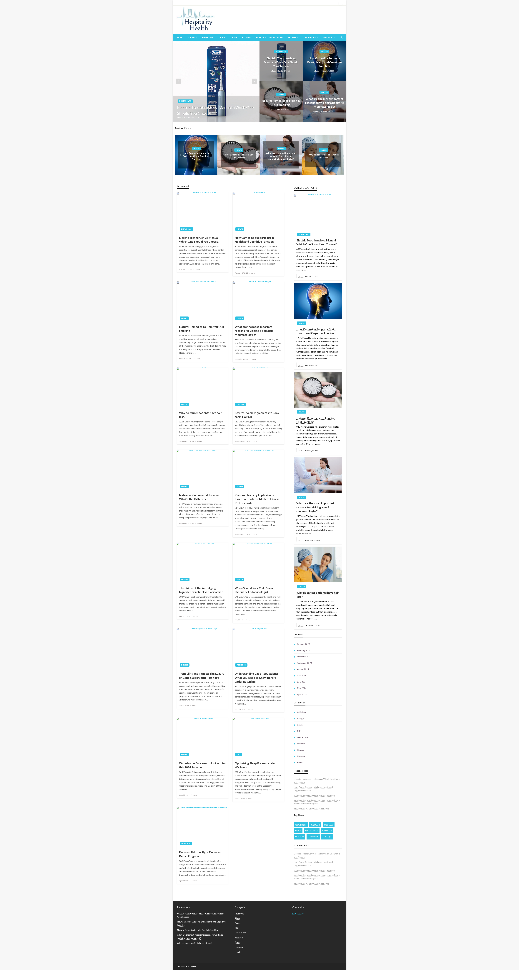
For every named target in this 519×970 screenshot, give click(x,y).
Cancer (281, 150)
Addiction (241, 665)
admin (180, 117)
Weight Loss (311, 37)
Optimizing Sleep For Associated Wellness (255, 765)
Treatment (294, 37)
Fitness (233, 37)
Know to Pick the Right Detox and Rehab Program (200, 854)
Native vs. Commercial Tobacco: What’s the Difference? (199, 497)
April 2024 (302, 694)
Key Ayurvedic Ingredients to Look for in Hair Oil (257, 414)
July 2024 (301, 675)
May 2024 (301, 688)
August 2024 (303, 669)
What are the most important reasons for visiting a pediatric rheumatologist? (324, 102)
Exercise (184, 665)
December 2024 (304, 656)
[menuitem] (180, 37)
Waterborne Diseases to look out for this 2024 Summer (202, 765)
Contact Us (329, 37)
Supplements (276, 37)
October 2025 (303, 644)
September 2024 (304, 663)
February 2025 (303, 650)
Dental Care (207, 37)
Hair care (323, 150)
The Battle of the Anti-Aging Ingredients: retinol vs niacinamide (201, 590)
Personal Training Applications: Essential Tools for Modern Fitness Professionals (257, 499)
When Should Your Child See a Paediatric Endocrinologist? (254, 590)
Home (180, 37)
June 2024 (301, 682)
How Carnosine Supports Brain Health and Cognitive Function (324, 62)
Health (260, 37)
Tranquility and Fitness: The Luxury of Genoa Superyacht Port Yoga (201, 675)
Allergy (184, 579)
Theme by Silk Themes (186, 966)
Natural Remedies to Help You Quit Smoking (281, 102)
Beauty (191, 37)
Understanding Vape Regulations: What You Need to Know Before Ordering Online (256, 677)
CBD (238, 754)
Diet (221, 37)
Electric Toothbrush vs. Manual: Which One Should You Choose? (215, 110)
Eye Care (247, 37)
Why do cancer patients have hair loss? (200, 414)
